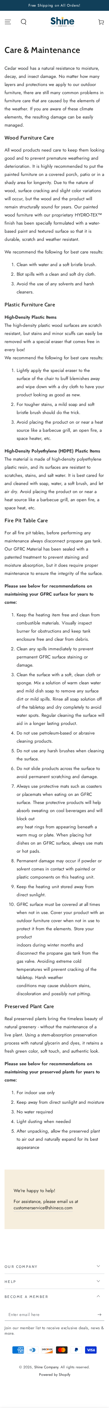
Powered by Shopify (54, 1374)
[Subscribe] (100, 1314)
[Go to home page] (62, 22)
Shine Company (46, 1367)
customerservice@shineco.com (43, 1207)
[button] (23, 22)
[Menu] (8, 22)
